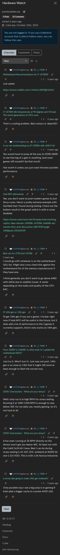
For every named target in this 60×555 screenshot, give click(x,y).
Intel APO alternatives (13, 194)
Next (6, 509)
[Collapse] (5, 70)
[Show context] (52, 74)
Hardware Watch (14, 3)
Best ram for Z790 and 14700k (17, 253)
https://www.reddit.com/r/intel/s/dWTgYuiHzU (28, 90)
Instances (7, 531)
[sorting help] (31, 61)
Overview (9, 52)
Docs (5, 537)
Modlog (6, 525)
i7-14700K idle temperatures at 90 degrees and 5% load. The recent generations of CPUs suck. (29, 113)
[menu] (55, 3)
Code (5, 543)
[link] (5, 79)
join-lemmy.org (10, 549)
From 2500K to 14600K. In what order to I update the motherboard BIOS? (28, 351)
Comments (24, 52)
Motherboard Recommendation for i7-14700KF (25, 75)
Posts (37, 52)
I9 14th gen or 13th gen (14, 312)
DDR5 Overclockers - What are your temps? (24, 392)
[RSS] (36, 61)
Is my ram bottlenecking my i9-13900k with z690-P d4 (29, 146)
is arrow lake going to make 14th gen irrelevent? (25, 479)
